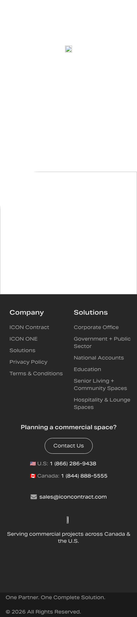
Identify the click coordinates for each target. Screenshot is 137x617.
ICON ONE (23, 339)
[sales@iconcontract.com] (34, 497)
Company (26, 312)
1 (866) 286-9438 (73, 463)
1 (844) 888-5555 (84, 476)
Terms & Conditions (36, 373)
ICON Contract (29, 327)
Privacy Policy (28, 362)
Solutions (22, 350)
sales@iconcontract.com (73, 497)
